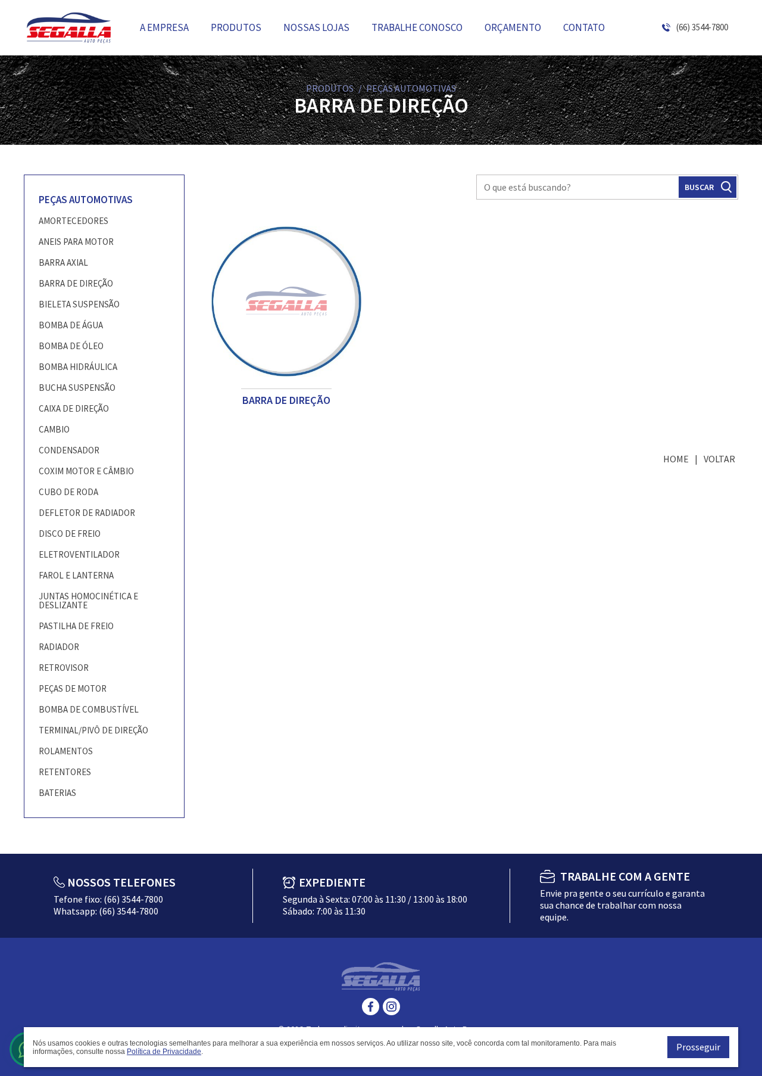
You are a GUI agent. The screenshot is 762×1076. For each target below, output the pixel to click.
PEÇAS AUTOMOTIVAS (86, 199)
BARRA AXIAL (63, 262)
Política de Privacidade (164, 1051)
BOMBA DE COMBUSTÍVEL (89, 709)
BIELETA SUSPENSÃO (79, 304)
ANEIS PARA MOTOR (76, 241)
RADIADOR (59, 646)
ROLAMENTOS (66, 751)
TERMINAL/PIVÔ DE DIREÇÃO (93, 730)
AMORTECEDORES (73, 220)
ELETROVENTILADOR (79, 554)
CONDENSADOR (69, 450)
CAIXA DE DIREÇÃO (74, 408)
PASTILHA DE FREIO (76, 626)
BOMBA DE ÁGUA (71, 325)
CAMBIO (54, 429)
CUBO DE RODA (68, 491)
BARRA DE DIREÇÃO (76, 283)
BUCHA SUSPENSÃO (77, 387)
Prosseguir (698, 1047)
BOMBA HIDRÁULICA (78, 366)
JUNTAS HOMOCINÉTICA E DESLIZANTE (88, 600)
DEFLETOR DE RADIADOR (87, 512)
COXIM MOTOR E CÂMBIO (86, 471)
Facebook (370, 1006)
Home (676, 459)
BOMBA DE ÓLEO (71, 346)
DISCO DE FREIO (70, 533)
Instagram (391, 1006)
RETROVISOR (64, 667)
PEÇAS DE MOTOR (73, 688)
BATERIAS (57, 792)
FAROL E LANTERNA (76, 575)
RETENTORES (65, 772)
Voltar (719, 459)
